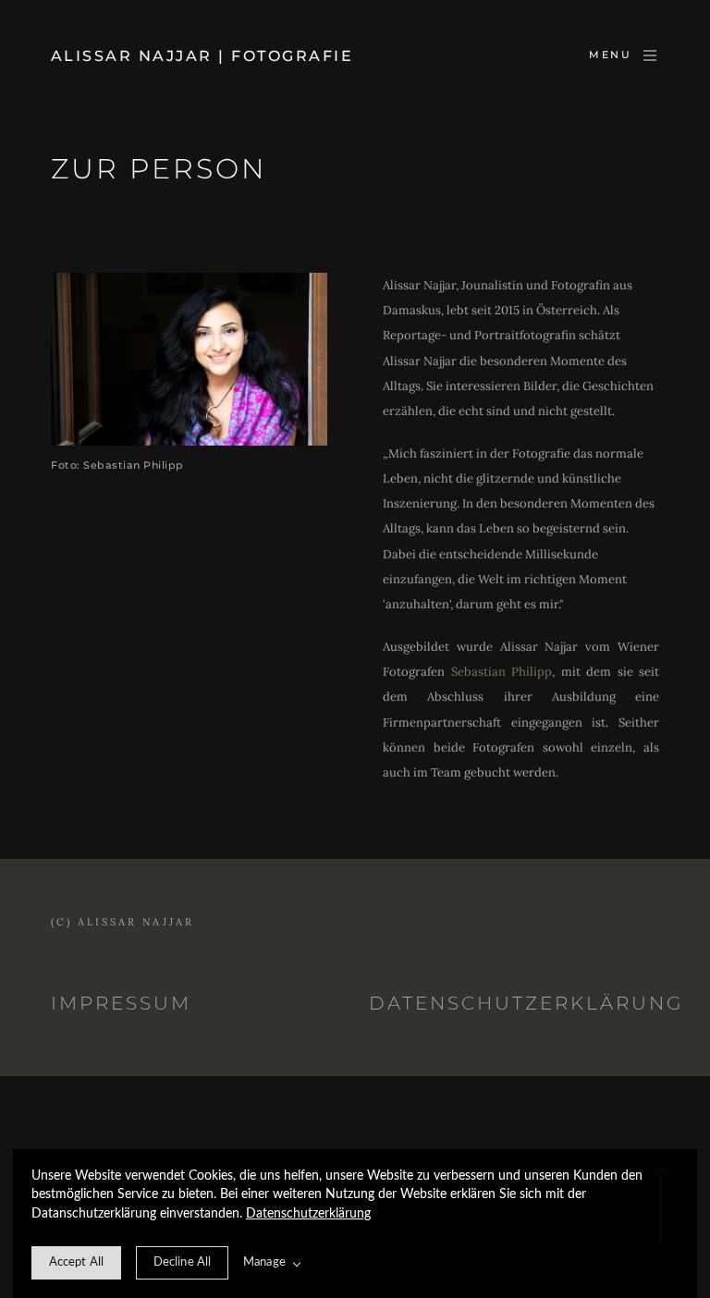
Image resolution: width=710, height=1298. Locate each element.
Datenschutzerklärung (308, 1213)
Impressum (121, 1003)
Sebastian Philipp (502, 672)
